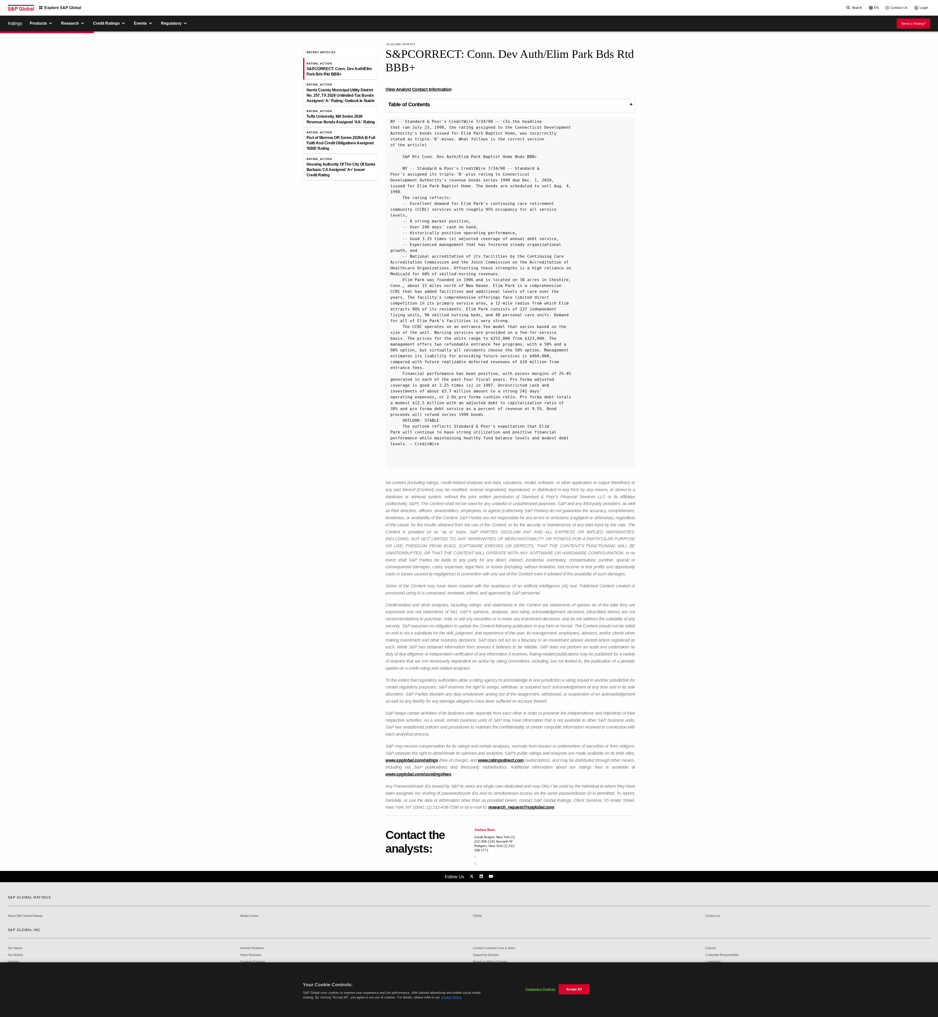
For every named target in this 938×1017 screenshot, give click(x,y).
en (876, 8)
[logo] (21, 8)
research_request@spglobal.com (521, 807)
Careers (710, 948)
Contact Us (898, 8)
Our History (15, 955)
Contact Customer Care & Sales (494, 948)
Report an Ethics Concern (490, 962)
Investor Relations (252, 948)
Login (924, 8)
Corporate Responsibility (721, 955)
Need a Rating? (913, 23)
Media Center (249, 916)
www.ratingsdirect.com (501, 760)
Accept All (574, 989)
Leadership (713, 962)
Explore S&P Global (62, 8)
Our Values (15, 948)
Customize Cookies (540, 989)
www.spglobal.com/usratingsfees (418, 774)
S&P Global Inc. (25, 930)
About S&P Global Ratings (25, 916)
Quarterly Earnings (252, 962)
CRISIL (477, 916)
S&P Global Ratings (29, 897)
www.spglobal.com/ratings (411, 760)
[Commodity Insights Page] (472, 876)
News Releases (250, 955)
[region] (469, 989)
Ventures (14, 962)
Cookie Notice (451, 997)
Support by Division (486, 955)
